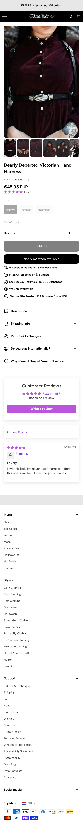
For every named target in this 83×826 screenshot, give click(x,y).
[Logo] (41, 16)
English (8, 803)
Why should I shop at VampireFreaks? (37, 361)
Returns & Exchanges (26, 336)
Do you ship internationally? (30, 348)
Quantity (9, 233)
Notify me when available (41, 259)
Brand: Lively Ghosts (16, 179)
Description (19, 311)
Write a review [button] (41, 409)
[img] (16, 448)
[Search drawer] (71, 16)
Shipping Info (20, 323)
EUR (29, 803)
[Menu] (4, 16)
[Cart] (78, 16)
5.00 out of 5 (51, 394)
